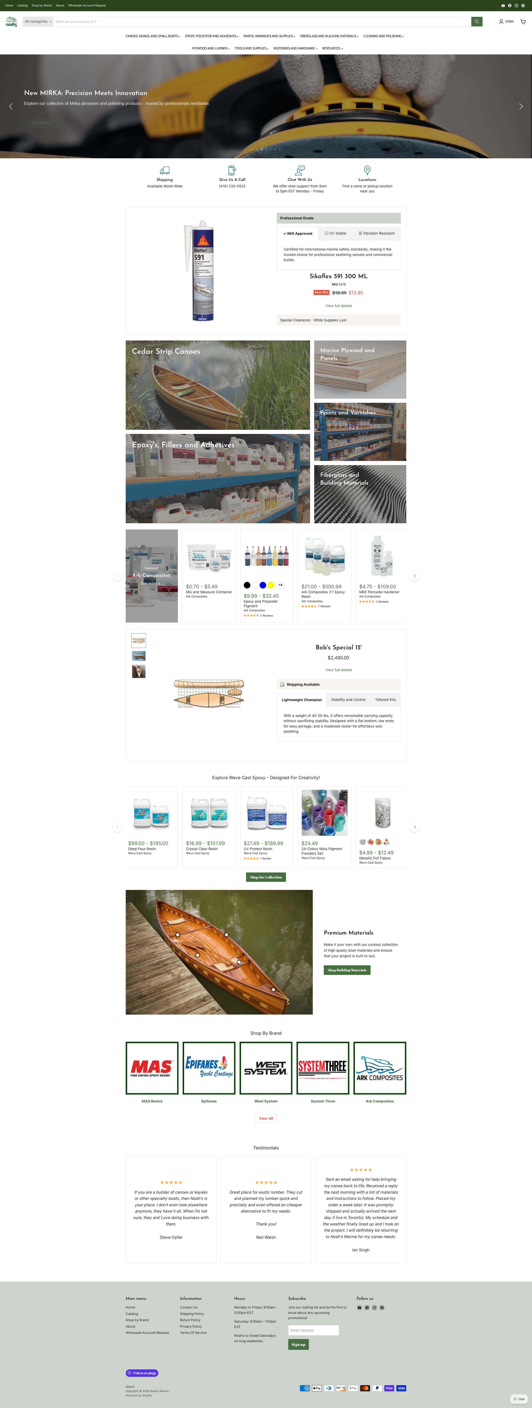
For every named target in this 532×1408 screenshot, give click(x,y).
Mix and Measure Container (209, 592)
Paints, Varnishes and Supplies (268, 36)
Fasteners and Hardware (294, 48)
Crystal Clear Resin (202, 849)
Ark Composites (196, 596)
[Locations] (367, 180)
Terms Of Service (193, 1333)
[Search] (477, 21)
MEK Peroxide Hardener (379, 592)
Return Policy (190, 1320)
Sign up (298, 1344)
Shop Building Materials (347, 970)
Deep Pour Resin (142, 849)
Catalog (22, 5)
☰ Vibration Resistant (377, 233)
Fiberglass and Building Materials (328, 36)
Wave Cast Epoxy (140, 853)
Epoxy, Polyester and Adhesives (211, 36)
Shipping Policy (192, 1314)
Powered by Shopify (139, 1395)
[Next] (415, 576)
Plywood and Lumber (210, 48)
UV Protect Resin (258, 849)
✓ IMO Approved (297, 233)
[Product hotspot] (178, 935)
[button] (11, 106)
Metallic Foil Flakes (375, 858)
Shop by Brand (42, 5)
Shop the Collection (266, 877)
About (60, 5)
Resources (331, 48)
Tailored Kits (385, 700)
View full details (338, 306)
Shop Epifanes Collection (52, 120)
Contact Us (189, 1307)
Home (9, 5)
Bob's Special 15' (339, 648)
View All (266, 1118)
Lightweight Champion (302, 700)
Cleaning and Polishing (382, 36)
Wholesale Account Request (87, 5)
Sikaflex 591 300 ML (339, 277)
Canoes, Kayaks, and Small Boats (152, 36)
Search (130, 1386)
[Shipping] (164, 180)
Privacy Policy (191, 1326)
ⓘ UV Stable (335, 233)
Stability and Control (348, 700)
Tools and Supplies (251, 48)
